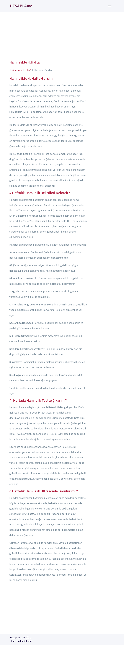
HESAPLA (21, 5)
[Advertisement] (62, 36)
